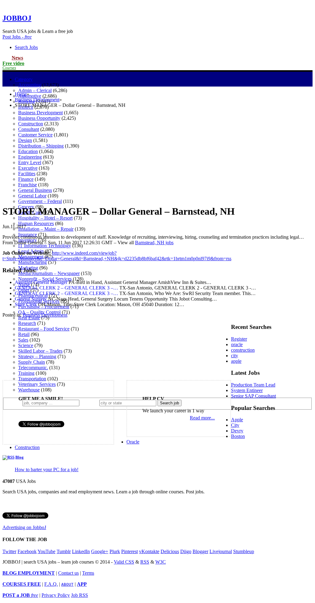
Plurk (115, 551)
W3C (160, 562)
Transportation (32, 378)
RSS (144, 562)
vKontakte (149, 551)
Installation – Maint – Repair (46, 229)
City (235, 425)
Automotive (29, 96)
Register (239, 339)
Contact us (68, 573)
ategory (24, 79)
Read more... (202, 417)
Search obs (26, 47)
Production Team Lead (253, 384)
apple (236, 361)
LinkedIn (81, 551)
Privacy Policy (56, 595)
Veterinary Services (37, 384)
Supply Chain (31, 362)
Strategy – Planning (37, 356)
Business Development (40, 112)
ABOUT (67, 584)
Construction (27, 447)
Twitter (9, 551)
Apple (237, 419)
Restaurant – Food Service (44, 328)
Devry (237, 430)
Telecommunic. (33, 367)
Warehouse (29, 389)
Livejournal (220, 551)
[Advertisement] (157, 156)
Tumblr (64, 551)
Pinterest (129, 551)
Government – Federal (40, 201)
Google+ (99, 551)
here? (90, 402)
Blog (19, 457)
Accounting (29, 84)
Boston (238, 436)
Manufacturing (32, 262)
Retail (24, 334)
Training (26, 373)
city (234, 355)
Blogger (200, 551)
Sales (23, 339)
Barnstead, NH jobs (154, 242)
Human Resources (36, 223)
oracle (237, 344)
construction (243, 350)
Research (27, 323)
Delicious (170, 551)
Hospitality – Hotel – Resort (45, 218)
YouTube (46, 551)
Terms (88, 573)
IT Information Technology (44, 245)
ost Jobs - (17, 36)
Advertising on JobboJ (24, 527)
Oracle (132, 441)
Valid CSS (124, 562)
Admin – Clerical (35, 90)
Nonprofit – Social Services (45, 278)
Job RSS (79, 595)
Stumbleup (243, 551)
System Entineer (247, 390)
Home (21, 94)
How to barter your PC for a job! (46, 469)
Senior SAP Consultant (253, 396)
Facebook (27, 551)
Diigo (185, 551)
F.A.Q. (51, 584)
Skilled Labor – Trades (40, 351)
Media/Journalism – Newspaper (49, 273)
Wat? (15, 402)
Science (25, 345)
